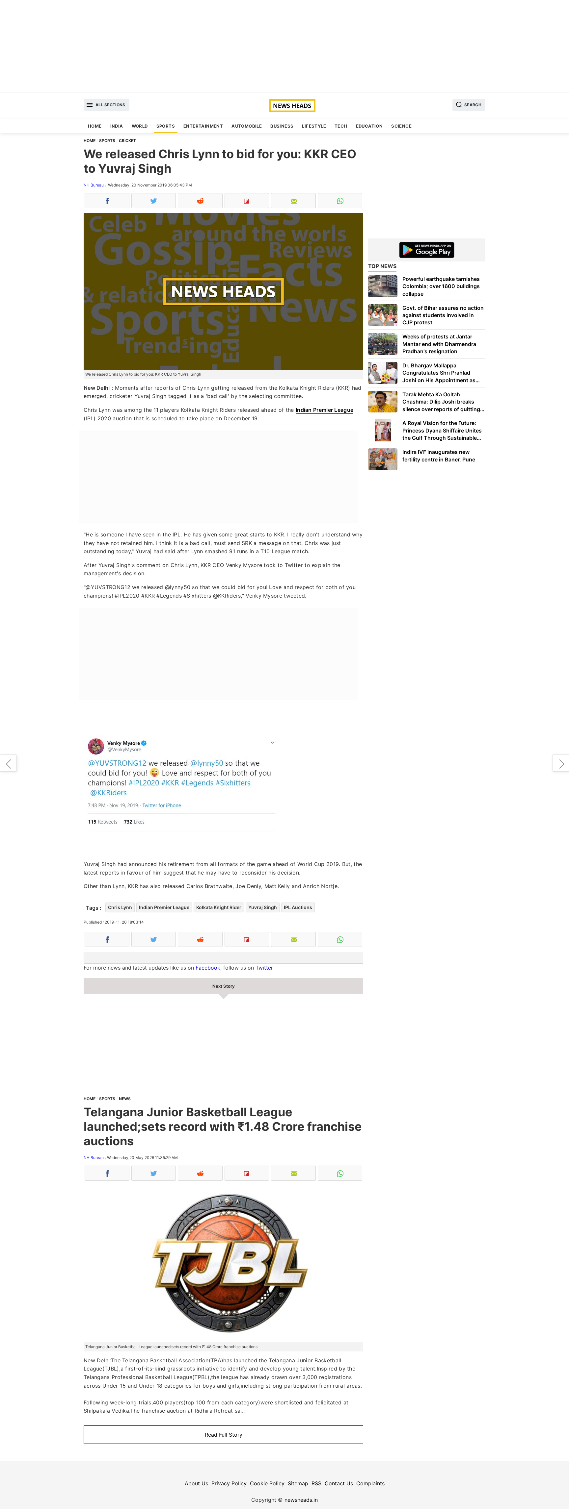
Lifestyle (314, 126)
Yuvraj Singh (262, 907)
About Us (196, 1483)
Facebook (208, 967)
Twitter (264, 967)
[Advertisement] (284, 46)
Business (281, 126)
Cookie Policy (267, 1483)
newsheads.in (301, 1500)
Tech (341, 126)
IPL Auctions (298, 907)
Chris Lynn (120, 907)
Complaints (370, 1483)
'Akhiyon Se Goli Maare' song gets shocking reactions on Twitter (561, 763)
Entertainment (203, 126)
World (140, 126)
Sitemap (298, 1483)
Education (369, 126)
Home (95, 126)
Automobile (246, 126)
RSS (316, 1483)
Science (401, 126)
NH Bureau (94, 185)
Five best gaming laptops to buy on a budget (8, 763)
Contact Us (339, 1483)
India (116, 126)
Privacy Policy (229, 1483)
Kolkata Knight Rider (218, 907)
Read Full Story (223, 1434)
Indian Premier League (324, 410)
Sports (165, 126)
